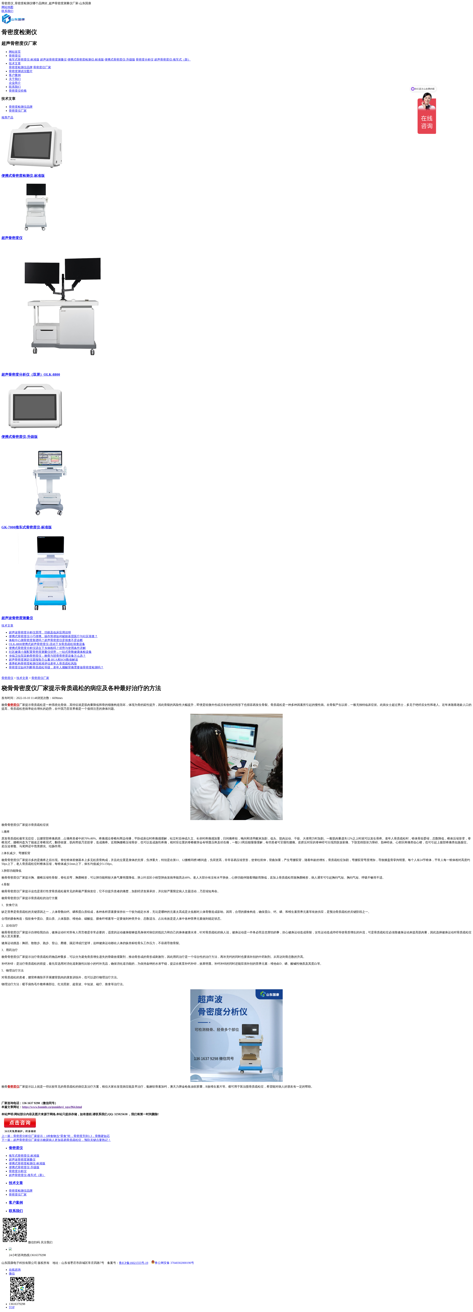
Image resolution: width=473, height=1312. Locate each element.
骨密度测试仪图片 (21, 71)
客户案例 (15, 75)
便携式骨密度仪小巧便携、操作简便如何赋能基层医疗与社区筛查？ (53, 636)
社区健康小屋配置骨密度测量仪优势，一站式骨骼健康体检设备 (50, 651)
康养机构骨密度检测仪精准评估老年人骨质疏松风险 (43, 663)
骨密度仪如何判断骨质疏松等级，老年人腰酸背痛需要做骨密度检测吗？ (56, 667)
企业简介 (15, 82)
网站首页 (15, 51)
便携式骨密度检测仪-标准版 (85, 59)
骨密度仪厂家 (42, 67)
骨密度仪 (15, 55)
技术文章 (15, 63)
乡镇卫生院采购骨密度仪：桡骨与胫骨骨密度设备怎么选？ (47, 655)
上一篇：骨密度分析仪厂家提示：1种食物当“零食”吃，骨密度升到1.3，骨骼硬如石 (55, 1136)
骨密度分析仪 (145, 59)
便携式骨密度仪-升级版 (120, 59)
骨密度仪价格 (18, 90)
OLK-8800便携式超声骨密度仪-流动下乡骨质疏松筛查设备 (47, 644)
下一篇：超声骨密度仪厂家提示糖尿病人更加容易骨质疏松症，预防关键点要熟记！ (56, 1139)
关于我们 (15, 79)
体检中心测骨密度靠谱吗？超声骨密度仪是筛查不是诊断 (46, 640)
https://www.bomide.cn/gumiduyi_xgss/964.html (52, 1107)
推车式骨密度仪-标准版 (24, 59)
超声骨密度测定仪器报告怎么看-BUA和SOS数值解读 (43, 659)
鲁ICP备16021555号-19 (133, 1262)
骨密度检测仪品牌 (21, 67)
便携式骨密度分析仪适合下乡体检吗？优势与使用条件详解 (47, 648)
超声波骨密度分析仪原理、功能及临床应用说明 (40, 632)
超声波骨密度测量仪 (53, 59)
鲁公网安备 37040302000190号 (174, 1262)
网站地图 (7, 7)
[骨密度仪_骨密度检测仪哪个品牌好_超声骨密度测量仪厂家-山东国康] (18, 23)
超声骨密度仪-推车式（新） (172, 59)
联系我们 (7, 11)
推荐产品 (7, 117)
